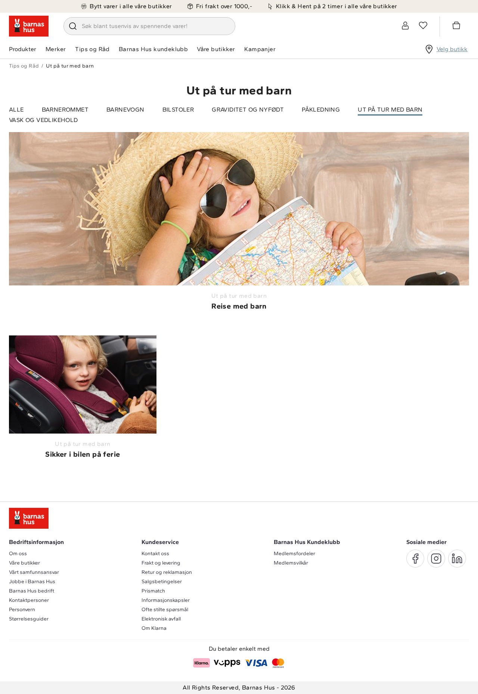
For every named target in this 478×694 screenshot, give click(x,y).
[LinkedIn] (457, 559)
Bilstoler (178, 109)
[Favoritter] (423, 25)
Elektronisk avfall (161, 619)
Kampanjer (260, 49)
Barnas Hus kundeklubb (153, 49)
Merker (56, 49)
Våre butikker (216, 49)
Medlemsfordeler (294, 553)
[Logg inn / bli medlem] (405, 25)
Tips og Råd (92, 49)
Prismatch (153, 591)
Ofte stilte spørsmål (165, 609)
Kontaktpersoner (29, 600)
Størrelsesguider (29, 619)
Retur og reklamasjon (167, 572)
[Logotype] (29, 26)
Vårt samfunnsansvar (34, 572)
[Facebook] (415, 559)
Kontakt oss (155, 553)
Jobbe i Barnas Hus (32, 581)
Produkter (22, 49)
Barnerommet (65, 109)
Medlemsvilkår (291, 563)
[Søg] (73, 26)
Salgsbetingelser (162, 581)
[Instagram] (436, 559)
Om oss (18, 553)
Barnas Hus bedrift (31, 591)
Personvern (22, 609)
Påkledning (321, 109)
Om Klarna (154, 628)
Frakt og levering (161, 563)
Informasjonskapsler (166, 600)
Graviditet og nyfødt (248, 109)
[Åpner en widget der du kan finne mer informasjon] (438, 681)
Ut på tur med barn (390, 109)
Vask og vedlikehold (43, 120)
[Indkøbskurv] (457, 26)
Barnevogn (125, 109)
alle (16, 109)
